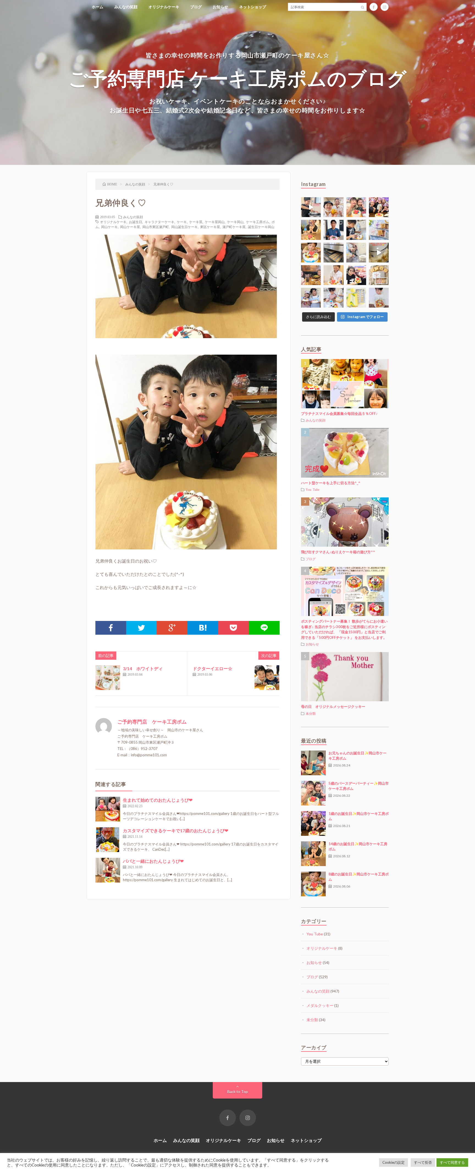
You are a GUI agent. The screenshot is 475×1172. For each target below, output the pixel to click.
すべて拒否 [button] (423, 1162)
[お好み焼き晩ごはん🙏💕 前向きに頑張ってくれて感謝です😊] (311, 275)
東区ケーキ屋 (210, 226)
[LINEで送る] (264, 628)
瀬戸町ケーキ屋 (233, 226)
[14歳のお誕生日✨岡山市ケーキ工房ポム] (313, 853)
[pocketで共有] (233, 628)
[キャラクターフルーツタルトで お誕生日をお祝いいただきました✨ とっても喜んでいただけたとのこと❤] (356, 275)
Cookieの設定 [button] (393, 1162)
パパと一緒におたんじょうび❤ (153, 861)
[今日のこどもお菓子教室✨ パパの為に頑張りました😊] (333, 298)
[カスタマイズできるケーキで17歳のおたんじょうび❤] (107, 839)
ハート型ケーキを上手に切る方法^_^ (330, 483)
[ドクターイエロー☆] (267, 677)
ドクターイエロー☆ (212, 668)
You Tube (312, 489)
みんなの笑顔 (125, 6)
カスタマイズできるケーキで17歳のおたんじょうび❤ (175, 830)
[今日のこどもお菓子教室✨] (311, 207)
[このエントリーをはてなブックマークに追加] (202, 628)
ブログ (196, 6)
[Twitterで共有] (141, 628)
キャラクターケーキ (159, 221)
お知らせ (220, 6)
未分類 (311, 713)
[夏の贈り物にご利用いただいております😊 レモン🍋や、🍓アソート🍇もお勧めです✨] (379, 230)
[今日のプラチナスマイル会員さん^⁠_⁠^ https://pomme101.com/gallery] (311, 252)
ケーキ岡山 (235, 221)
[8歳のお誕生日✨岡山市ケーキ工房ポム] (313, 884)
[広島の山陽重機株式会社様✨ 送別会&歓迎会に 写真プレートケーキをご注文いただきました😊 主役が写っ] (333, 230)
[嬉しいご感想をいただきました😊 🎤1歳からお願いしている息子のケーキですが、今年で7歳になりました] (379, 298)
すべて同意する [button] (452, 1162)
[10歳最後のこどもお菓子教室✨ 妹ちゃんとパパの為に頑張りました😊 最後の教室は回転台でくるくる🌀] (356, 230)
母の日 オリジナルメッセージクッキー (333, 706)
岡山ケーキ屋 (130, 226)
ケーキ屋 (195, 221)
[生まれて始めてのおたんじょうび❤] (107, 809)
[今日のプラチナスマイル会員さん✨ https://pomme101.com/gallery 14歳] (311, 230)
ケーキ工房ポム (257, 221)
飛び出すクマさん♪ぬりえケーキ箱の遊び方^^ (338, 552)
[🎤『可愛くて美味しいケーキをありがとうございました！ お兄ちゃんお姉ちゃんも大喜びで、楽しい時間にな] (379, 207)
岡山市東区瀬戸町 (155, 226)
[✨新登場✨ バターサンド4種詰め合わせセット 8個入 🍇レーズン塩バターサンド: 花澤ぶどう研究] (379, 275)
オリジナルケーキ (163, 6)
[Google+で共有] (172, 628)
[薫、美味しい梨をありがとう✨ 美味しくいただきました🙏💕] (333, 207)
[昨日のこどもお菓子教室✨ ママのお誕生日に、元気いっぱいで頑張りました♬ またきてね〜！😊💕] (356, 252)
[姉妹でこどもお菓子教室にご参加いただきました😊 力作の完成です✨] (311, 298)
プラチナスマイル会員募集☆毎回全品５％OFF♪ (339, 413)
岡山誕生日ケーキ (184, 226)
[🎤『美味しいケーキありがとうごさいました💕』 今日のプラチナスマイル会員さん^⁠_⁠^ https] (356, 207)
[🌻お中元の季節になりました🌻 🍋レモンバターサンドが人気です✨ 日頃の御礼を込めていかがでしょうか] (356, 298)
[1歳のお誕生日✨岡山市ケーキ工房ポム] (313, 823)
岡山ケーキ (109, 226)
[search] (362, 7)
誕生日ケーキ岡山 (261, 226)
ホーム (97, 6)
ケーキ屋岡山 (215, 221)
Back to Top (237, 1091)
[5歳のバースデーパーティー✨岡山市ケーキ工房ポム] (313, 793)
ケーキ (182, 221)
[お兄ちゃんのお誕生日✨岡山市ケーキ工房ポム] (313, 763)
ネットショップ (252, 6)
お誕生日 (135, 221)
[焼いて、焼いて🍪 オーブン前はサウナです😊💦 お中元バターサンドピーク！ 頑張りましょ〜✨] (333, 252)
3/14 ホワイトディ (143, 668)
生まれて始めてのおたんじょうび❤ (157, 800)
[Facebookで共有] (110, 628)
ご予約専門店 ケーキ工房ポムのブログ (237, 77)
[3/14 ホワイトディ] (107, 677)
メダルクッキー (319, 1005)
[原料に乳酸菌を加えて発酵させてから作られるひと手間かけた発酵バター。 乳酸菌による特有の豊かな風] (379, 252)
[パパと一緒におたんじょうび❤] (107, 870)
